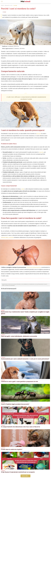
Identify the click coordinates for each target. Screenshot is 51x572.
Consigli (15, 5)
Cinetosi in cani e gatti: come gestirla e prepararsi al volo (19, 381)
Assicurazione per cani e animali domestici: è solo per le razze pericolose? (25, 359)
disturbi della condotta (7, 237)
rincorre (39, 133)
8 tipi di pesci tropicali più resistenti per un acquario (18, 472)
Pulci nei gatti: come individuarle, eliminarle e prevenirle (19, 336)
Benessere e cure (8, 5)
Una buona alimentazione (34, 267)
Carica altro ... (25, 476)
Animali (3, 310)
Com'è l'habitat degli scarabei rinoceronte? (15, 404)
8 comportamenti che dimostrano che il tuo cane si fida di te (20, 427)
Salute (2, 5)
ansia (22, 189)
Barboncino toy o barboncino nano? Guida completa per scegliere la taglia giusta (25, 312)
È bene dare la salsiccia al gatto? (11, 449)
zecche (41, 152)
